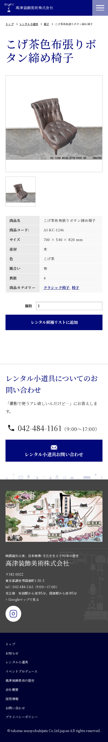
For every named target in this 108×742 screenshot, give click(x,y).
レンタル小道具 (28, 24)
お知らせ (12, 653)
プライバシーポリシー (22, 716)
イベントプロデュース (21, 671)
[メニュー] (100, 8)
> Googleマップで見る (22, 599)
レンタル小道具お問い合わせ (54, 454)
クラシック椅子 (57, 287)
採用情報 (12, 698)
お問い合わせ (15, 708)
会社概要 (12, 689)
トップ (10, 24)
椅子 (46, 24)
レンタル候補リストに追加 (54, 322)
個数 (29, 305)
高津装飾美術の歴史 (20, 680)
